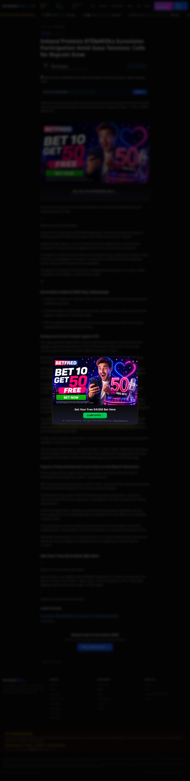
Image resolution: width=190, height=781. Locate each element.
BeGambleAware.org (120, 421)
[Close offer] (133, 361)
